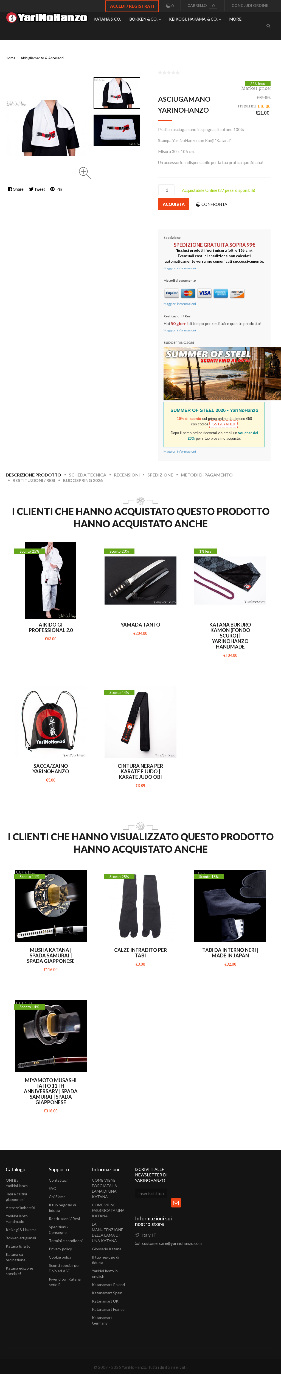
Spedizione (160, 474)
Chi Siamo (57, 1196)
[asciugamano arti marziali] (117, 130)
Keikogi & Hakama (21, 1229)
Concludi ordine (250, 5)
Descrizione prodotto (33, 474)
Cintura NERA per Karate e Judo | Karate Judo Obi (140, 771)
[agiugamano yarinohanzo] (117, 93)
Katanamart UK (105, 1301)
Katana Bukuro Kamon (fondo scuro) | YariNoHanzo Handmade (230, 636)
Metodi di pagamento (207, 474)
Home (10, 58)
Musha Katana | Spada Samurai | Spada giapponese (51, 955)
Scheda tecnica (87, 474)
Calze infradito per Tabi (140, 953)
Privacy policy (60, 1248)
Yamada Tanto (140, 625)
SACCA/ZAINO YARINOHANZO (50, 768)
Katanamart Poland (108, 1284)
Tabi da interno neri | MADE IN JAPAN (230, 953)
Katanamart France (108, 1309)
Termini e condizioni (66, 1240)
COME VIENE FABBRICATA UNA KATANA (108, 1210)
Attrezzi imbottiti (20, 1207)
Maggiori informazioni (180, 268)
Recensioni (127, 474)
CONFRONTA (214, 204)
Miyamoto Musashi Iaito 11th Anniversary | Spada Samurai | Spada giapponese (51, 1091)
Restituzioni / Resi (34, 480)
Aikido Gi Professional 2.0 (51, 627)
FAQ (53, 1188)
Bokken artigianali (21, 1238)
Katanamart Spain (107, 1292)
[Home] (47, 19)
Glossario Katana (106, 1248)
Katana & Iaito (18, 1246)
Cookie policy (60, 1257)
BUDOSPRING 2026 (83, 480)
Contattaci (58, 1180)
